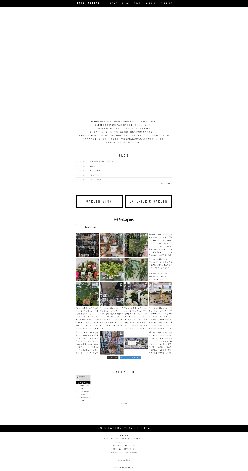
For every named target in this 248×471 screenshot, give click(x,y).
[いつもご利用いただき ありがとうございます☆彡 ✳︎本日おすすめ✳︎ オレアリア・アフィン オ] (136, 318)
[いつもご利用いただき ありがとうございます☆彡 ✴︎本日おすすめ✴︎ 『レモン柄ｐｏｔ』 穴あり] (161, 294)
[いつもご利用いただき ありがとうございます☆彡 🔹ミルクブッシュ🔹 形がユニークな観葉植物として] (136, 245)
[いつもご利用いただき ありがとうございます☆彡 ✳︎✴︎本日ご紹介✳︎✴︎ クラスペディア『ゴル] (87, 343)
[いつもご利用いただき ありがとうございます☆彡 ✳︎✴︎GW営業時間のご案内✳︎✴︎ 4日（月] (112, 318)
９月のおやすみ (96, 170)
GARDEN (151, 3)
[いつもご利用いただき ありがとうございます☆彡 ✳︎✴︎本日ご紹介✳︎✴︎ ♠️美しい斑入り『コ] (161, 343)
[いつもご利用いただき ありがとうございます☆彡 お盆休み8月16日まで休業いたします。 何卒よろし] (87, 245)
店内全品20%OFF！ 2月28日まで (103, 161)
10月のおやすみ (96, 166)
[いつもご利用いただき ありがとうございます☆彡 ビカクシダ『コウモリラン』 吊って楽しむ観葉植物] (136, 269)
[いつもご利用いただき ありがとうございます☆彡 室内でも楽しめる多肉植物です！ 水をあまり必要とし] (87, 269)
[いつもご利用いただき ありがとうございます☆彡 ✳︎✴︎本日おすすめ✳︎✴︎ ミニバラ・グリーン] (136, 294)
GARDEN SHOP (99, 201)
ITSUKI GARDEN (88, 3)
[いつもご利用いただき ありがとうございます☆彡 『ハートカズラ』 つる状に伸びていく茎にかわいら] (112, 245)
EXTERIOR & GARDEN (149, 201)
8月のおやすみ (96, 175)
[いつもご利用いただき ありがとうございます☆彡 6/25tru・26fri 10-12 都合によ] (112, 269)
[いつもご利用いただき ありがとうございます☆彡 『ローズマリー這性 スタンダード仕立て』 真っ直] (161, 245)
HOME (114, 3)
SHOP (137, 3)
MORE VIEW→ (166, 183)
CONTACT (167, 3)
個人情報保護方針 (124, 460)
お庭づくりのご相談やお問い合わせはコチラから (124, 428)
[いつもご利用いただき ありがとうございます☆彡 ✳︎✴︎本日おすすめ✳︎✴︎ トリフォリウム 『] (161, 318)
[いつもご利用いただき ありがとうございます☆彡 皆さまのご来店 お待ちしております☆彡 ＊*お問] (161, 269)
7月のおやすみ (96, 179)
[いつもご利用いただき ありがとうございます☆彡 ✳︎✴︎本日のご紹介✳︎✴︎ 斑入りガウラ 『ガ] (112, 343)
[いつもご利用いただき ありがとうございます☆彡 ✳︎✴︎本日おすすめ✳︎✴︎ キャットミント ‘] (87, 318)
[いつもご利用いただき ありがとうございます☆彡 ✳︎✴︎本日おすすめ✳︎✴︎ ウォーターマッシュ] (87, 294)
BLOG (125, 3)
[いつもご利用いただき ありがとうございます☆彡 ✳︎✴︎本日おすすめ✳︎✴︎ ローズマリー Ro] (112, 294)
